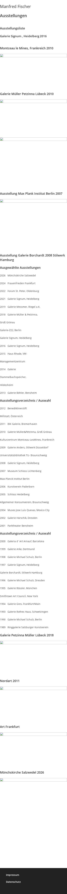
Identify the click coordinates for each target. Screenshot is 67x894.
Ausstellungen (13, 15)
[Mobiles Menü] (66, 6)
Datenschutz (13, 881)
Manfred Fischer (15, 6)
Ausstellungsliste (12, 28)
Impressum (12, 875)
